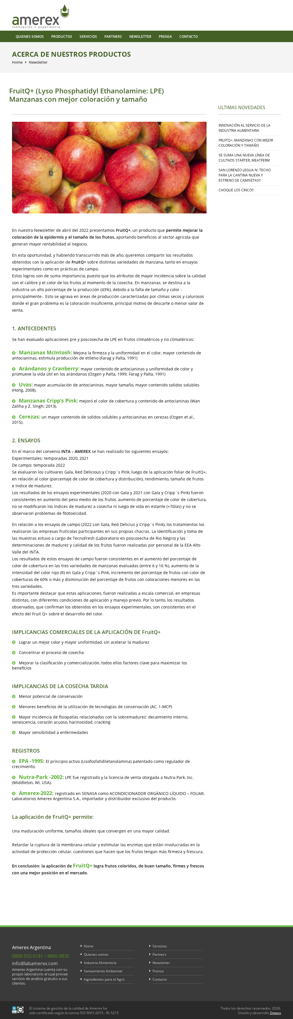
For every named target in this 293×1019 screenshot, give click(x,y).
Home (17, 62)
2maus (275, 1012)
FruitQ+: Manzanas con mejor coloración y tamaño (246, 143)
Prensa (165, 36)
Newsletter (140, 36)
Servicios (88, 36)
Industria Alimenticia (100, 962)
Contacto (188, 36)
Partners (113, 36)
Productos (61, 36)
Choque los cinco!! (236, 190)
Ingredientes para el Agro (104, 979)
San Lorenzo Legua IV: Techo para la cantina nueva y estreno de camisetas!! (245, 175)
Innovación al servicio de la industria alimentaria (244, 128)
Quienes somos (30, 36)
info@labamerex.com (35, 963)
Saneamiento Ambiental (103, 971)
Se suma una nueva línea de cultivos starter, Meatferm (244, 158)
